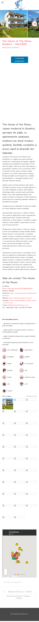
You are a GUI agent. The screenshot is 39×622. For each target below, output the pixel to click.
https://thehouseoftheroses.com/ (20, 298)
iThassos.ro (24, 614)
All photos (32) (31, 396)
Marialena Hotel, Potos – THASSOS (20, 592)
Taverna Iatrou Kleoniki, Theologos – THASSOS (18, 597)
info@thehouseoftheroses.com (17, 305)
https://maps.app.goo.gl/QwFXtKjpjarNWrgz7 (17, 288)
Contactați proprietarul (19, 59)
